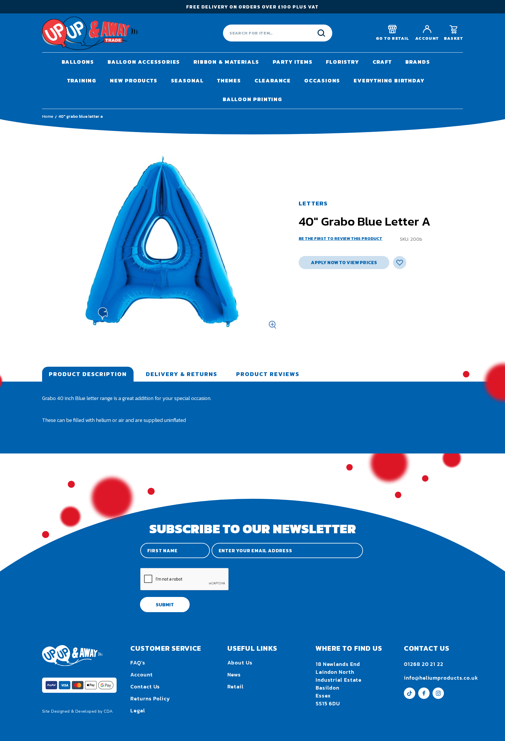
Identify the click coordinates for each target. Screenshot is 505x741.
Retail (235, 686)
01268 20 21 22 (423, 664)
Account (141, 674)
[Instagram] (438, 697)
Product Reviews (267, 374)
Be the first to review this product (340, 239)
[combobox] (277, 33)
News (234, 674)
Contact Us (145, 686)
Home (47, 116)
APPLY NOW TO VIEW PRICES (344, 262)
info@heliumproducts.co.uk (441, 678)
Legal (137, 710)
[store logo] (89, 33)
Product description (88, 374)
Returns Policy (150, 698)
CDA (108, 711)
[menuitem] (78, 62)
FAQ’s (137, 662)
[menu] (252, 81)
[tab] (88, 374)
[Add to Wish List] (399, 262)
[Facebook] (424, 697)
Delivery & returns (181, 374)
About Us (239, 662)
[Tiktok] (409, 697)
